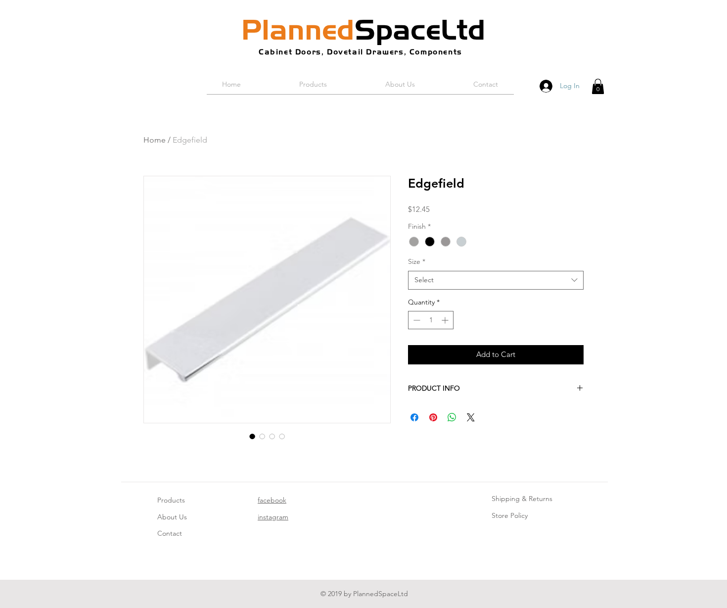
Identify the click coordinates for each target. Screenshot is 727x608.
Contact (169, 533)
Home (154, 140)
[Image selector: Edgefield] (252, 436)
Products (171, 500)
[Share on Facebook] (414, 417)
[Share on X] (471, 417)
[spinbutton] (431, 320)
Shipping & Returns (522, 498)
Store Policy (510, 515)
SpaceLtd (363, 29)
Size (416, 261)
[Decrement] (415, 320)
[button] (597, 86)
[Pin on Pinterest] (433, 417)
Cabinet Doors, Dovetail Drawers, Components (360, 51)
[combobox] (496, 280)
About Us (172, 516)
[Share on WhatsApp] (452, 417)
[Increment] (446, 320)
